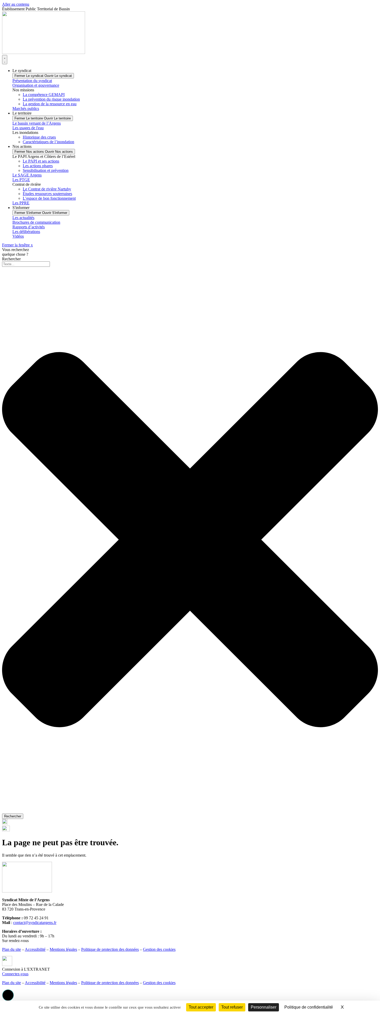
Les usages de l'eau (28, 128)
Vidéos (18, 236)
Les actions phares (38, 166)
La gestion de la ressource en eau (50, 104)
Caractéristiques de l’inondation (48, 142)
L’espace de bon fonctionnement (49, 198)
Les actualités (23, 217)
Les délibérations (26, 231)
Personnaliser (263, 1007)
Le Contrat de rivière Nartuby (47, 189)
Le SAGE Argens (27, 175)
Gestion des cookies (159, 949)
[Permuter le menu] (4, 59)
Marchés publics (25, 108)
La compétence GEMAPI (44, 94)
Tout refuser (232, 1007)
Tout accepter (201, 1007)
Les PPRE (20, 203)
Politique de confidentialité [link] (308, 1007)
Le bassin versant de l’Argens (36, 123)
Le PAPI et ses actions (41, 161)
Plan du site (11, 949)
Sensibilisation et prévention (46, 170)
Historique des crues (39, 137)
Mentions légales (63, 949)
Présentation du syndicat (32, 80)
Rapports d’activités (28, 227)
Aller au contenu (15, 4)
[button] (8, 995)
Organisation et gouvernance (35, 85)
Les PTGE (21, 180)
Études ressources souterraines (47, 193)
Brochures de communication (36, 222)
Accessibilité (35, 949)
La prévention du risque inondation (51, 99)
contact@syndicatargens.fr (34, 922)
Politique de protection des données (110, 949)
